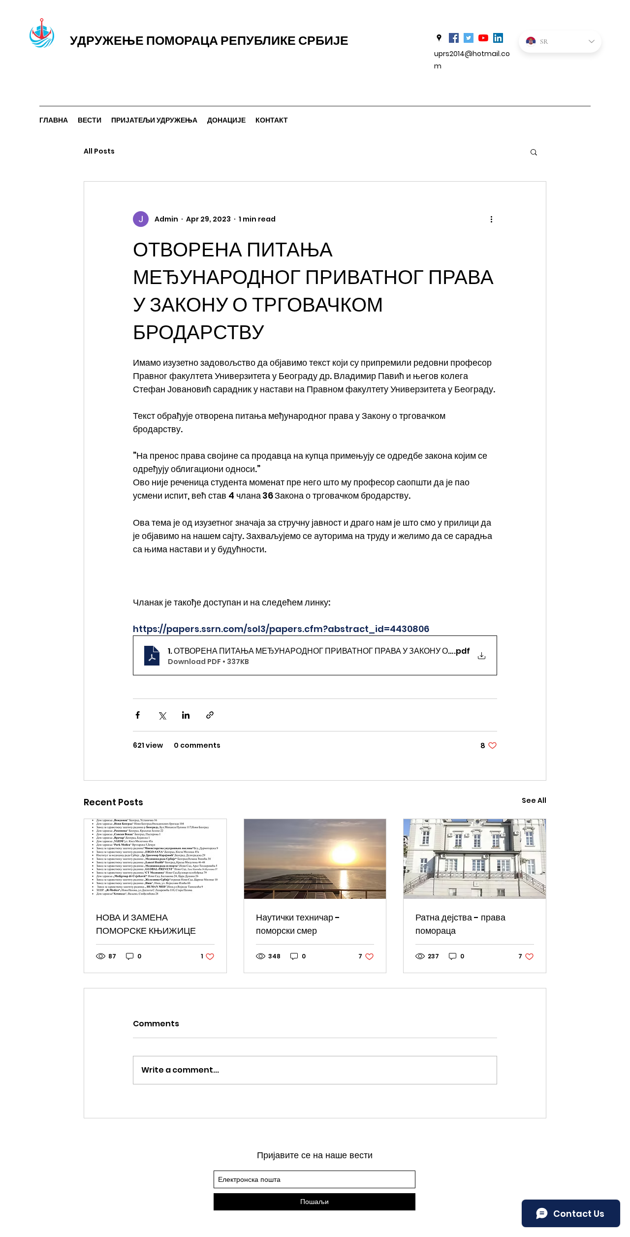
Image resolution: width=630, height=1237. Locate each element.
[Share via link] (210, 715)
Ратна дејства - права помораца (460, 924)
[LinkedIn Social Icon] (498, 38)
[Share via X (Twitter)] (161, 715)
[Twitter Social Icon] (468, 38)
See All (534, 800)
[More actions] (491, 219)
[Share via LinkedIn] (185, 715)
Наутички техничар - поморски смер (298, 924)
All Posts (99, 151)
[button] (533, 152)
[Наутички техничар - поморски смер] (315, 859)
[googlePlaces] (439, 38)
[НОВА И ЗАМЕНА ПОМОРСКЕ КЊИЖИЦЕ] (155, 859)
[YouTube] (483, 38)
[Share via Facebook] (137, 715)
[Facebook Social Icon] (454, 38)
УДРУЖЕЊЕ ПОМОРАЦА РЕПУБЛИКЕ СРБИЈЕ (209, 40)
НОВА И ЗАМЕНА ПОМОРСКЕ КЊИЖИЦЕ (146, 924)
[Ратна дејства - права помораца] (475, 859)
